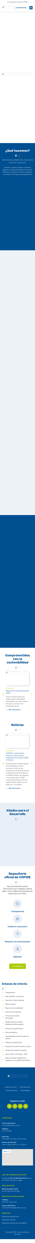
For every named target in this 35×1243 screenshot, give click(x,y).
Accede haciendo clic (11, 1191)
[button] (31, 7)
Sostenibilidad (25, 1090)
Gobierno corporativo (17, 926)
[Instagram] (25, 1106)
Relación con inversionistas (17, 941)
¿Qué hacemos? (25, 1087)
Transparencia (17, 911)
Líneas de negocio (11, 1090)
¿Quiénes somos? (11, 1087)
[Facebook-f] (14, 1106)
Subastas (17, 957)
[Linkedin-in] (9, 1106)
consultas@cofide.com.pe (11, 1125)
